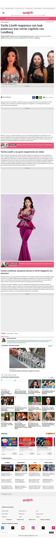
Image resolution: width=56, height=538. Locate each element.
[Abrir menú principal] (3, 13)
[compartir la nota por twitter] (37, 97)
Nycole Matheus (7, 97)
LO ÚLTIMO (12, 15)
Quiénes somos (32, 519)
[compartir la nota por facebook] (33, 97)
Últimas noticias (5, 511)
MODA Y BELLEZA (23, 15)
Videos (20, 516)
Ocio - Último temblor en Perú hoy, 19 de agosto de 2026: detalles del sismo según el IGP (27, 18)
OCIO (33, 15)
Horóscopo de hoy (9, 8)
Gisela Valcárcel (38, 8)
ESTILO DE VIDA (29, 15)
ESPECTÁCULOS (17, 15)
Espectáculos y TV (22, 511)
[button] (54, 18)
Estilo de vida (21, 513)
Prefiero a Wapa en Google (10, 375)
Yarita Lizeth (10, 333)
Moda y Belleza (5, 22)
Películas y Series (39, 513)
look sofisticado (44, 36)
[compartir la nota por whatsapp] (40, 97)
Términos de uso (20, 519)
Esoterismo (4, 516)
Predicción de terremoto (49, 8)
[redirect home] (28, 14)
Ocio (37, 511)
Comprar (14, 453)
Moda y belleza (5, 513)
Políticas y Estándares (45, 519)
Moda (16, 333)
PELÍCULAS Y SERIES (37, 15)
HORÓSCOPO (43, 15)
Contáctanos (9, 519)
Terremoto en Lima (19, 8)
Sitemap (37, 516)
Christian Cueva (29, 8)
